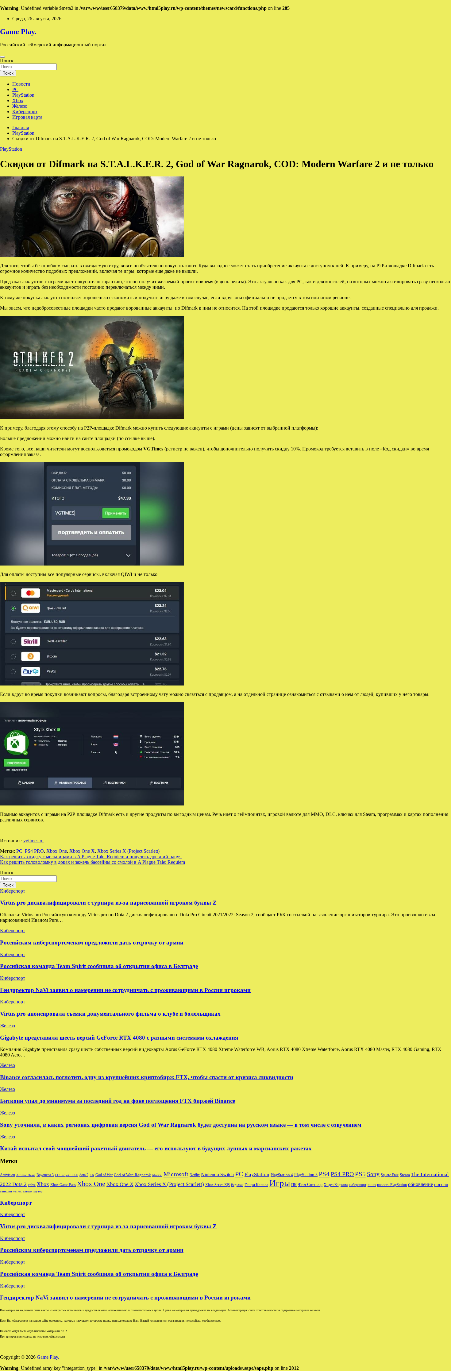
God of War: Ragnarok (132, 1175)
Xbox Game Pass (63, 1185)
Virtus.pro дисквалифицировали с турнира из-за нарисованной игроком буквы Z (108, 902)
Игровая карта (27, 117)
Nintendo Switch (217, 1174)
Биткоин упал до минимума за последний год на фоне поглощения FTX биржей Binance (117, 1101)
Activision (7, 1175)
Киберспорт (24, 111)
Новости (21, 84)
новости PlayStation (392, 1185)
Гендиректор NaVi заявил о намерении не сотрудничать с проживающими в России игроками (125, 990)
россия (441, 1184)
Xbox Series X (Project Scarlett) (128, 851)
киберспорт (357, 1185)
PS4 (324, 1174)
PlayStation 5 (306, 1174)
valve (32, 1185)
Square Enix (390, 1175)
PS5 (360, 1174)
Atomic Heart (25, 1175)
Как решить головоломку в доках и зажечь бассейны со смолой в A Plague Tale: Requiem (92, 862)
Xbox (17, 100)
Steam (405, 1175)
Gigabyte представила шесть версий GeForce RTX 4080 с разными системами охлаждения (119, 1037)
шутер (38, 1191)
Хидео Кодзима (336, 1185)
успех (17, 1191)
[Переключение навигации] (2, 57)
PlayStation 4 (282, 1175)
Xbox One (56, 851)
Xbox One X (82, 851)
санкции (6, 1191)
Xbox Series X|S (217, 1185)
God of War (104, 1175)
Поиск (6, 60)
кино (372, 1185)
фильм (27, 1191)
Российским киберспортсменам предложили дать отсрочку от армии (91, 942)
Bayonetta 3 (45, 1175)
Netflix (195, 1175)
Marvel (157, 1175)
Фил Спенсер (310, 1184)
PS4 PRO (34, 851)
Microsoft (176, 1174)
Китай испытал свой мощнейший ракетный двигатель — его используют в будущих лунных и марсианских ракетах (156, 1148)
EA (92, 1175)
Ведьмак (237, 1185)
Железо (19, 106)
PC (15, 89)
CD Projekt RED (66, 1175)
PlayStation (23, 95)
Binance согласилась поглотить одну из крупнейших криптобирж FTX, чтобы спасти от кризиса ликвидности (146, 1077)
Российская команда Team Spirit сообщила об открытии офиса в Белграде (99, 966)
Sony (373, 1174)
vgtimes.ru (33, 840)
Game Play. (18, 32)
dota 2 (83, 1175)
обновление (420, 1184)
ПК (294, 1184)
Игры (279, 1183)
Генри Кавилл (256, 1185)
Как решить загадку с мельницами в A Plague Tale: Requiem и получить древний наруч (91, 856)
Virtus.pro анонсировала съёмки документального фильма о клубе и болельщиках (110, 1013)
